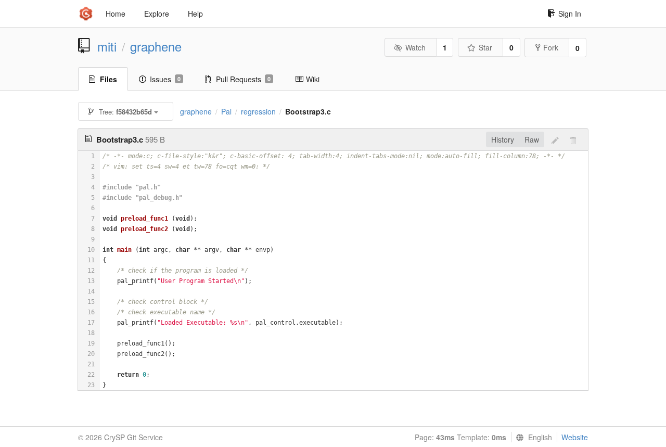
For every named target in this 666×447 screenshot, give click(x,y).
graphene (156, 46)
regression (258, 111)
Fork (550, 47)
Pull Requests (243, 79)
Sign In (569, 13)
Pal (226, 111)
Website (574, 437)
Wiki (312, 79)
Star (485, 47)
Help (195, 13)
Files (108, 79)
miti (107, 46)
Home (115, 13)
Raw (531, 139)
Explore (156, 13)
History (502, 139)
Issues (165, 79)
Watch (415, 47)
